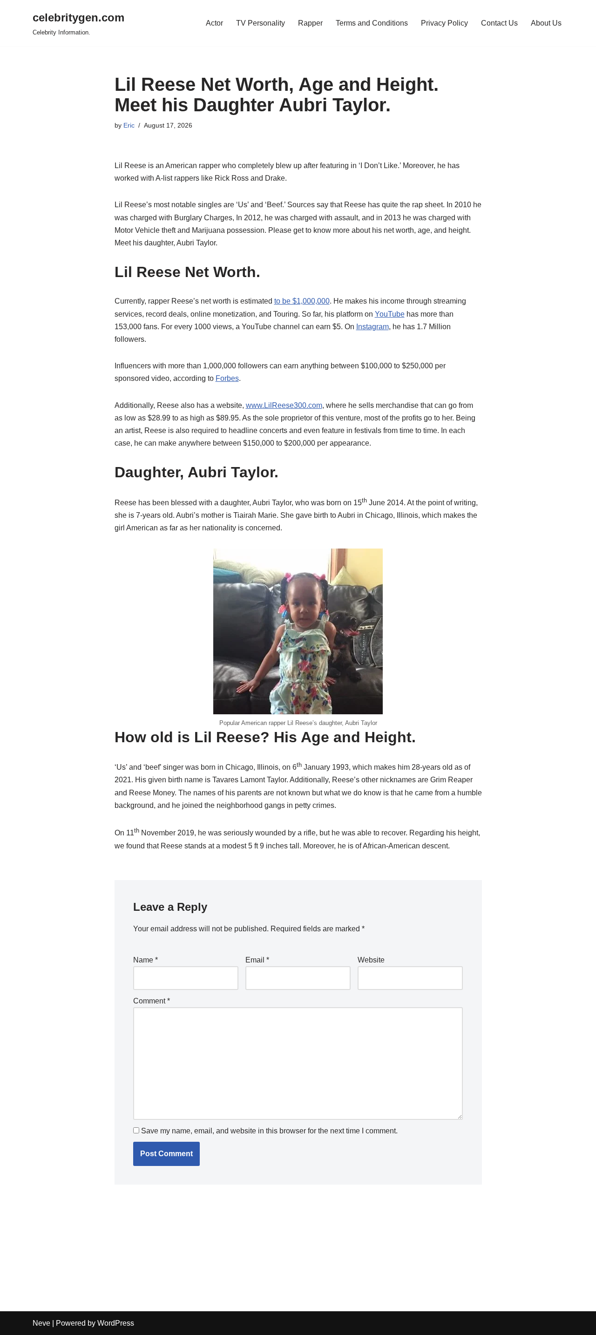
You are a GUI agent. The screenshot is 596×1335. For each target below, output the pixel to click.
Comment (151, 1001)
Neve (41, 1323)
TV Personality (260, 23)
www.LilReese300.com (284, 405)
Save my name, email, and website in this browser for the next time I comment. (269, 1131)
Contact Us (499, 23)
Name (145, 960)
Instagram (372, 327)
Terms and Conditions (372, 23)
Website (371, 960)
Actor (214, 23)
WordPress (115, 1323)
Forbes (227, 378)
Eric (129, 125)
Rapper (310, 23)
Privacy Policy (444, 23)
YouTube (390, 314)
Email (257, 960)
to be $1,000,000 (302, 301)
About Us (546, 23)
